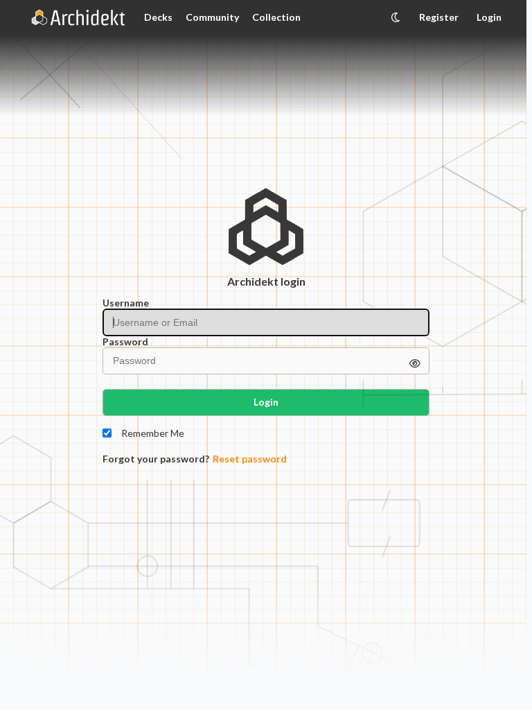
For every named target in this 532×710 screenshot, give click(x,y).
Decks (158, 17)
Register (439, 17)
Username (126, 303)
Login (489, 17)
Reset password (250, 459)
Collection (276, 17)
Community (212, 17)
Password (125, 341)
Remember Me (152, 433)
